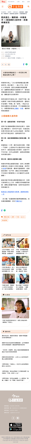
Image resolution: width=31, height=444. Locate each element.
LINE (18, 1)
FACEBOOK (11, 1)
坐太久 (23, 217)
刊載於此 (18, 201)
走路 (4, 168)
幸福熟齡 (3, 12)
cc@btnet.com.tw (15, 412)
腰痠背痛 (6, 217)
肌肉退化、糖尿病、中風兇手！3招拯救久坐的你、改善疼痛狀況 (14, 12)
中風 (21, 108)
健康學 (9, 12)
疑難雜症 (15, 12)
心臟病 (16, 108)
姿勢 (13, 217)
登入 (23, 1)
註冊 (28, 1)
